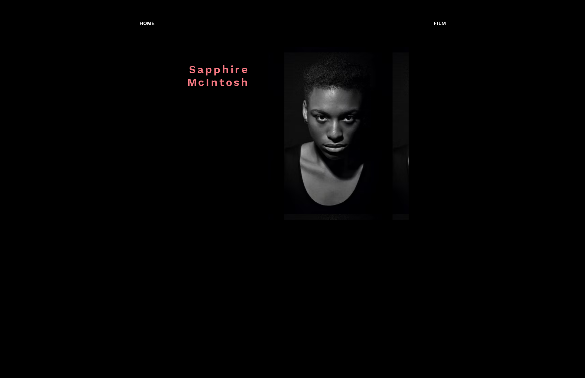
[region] (338, 133)
